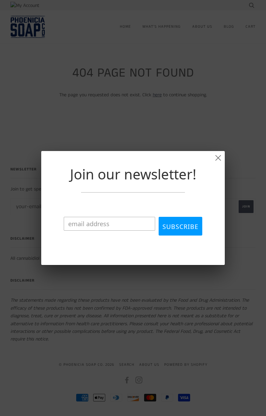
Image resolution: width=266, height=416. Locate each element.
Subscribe (180, 226)
